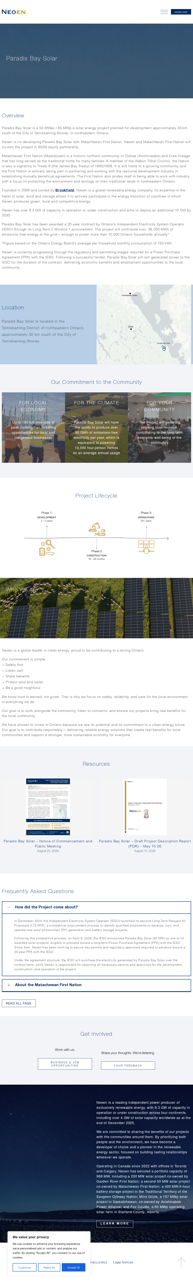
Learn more (114, 1223)
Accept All (73, 1267)
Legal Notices (123, 1262)
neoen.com (181, 11)
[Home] (13, 11)
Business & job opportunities (65, 1064)
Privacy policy (97, 1262)
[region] (49, 1253)
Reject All (49, 1267)
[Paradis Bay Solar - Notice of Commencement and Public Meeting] (48, 807)
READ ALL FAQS (19, 1003)
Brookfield (64, 190)
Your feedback (128, 1065)
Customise (24, 1267)
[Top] (181, 1263)
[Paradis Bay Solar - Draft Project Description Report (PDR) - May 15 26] (145, 807)
